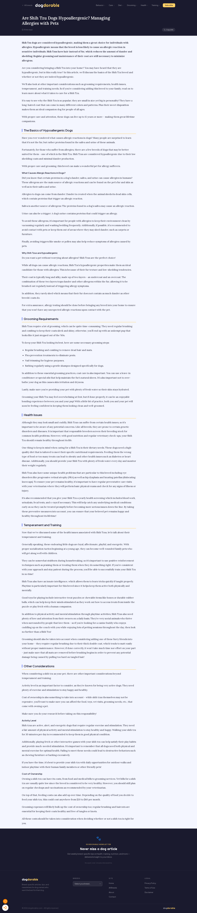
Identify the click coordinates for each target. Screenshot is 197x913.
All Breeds (113, 888)
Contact (112, 897)
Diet (120, 5)
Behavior (99, 5)
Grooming (131, 5)
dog (47, 5)
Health (143, 5)
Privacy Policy (150, 883)
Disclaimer (149, 892)
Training (155, 5)
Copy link (169, 30)
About (111, 892)
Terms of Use (150, 888)
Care (111, 5)
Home (111, 883)
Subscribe (169, 5)
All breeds (28, 5)
